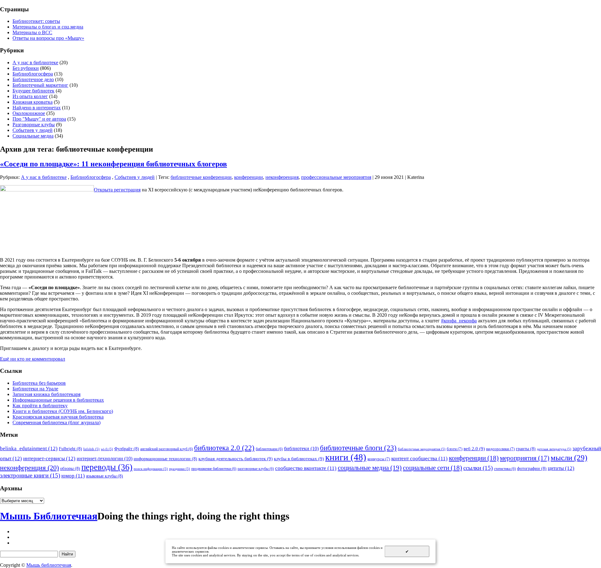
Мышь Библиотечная (48, 516)
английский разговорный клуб (166, 449)
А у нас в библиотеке (35, 62)
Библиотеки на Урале (35, 388)
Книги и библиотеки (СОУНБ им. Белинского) (63, 411)
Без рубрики (26, 68)
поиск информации (151, 469)
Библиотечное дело (33, 79)
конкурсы (378, 458)
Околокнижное (29, 113)
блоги (454, 448)
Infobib (91, 449)
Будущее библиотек (33, 90)
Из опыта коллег (30, 96)
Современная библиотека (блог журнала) (56, 422)
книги (345, 457)
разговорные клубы (256, 468)
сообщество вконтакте (305, 468)
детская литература (554, 449)
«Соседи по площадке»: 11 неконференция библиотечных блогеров (113, 164)
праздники (179, 469)
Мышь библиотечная (48, 565)
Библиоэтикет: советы (36, 21)
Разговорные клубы (34, 124)
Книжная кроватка (33, 102)
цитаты (561, 468)
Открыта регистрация (117, 189)
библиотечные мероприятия (421, 449)
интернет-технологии (104, 458)
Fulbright (70, 448)
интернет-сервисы (49, 458)
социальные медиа (370, 468)
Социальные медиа (33, 135)
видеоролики (500, 448)
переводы (106, 467)
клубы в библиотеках (299, 458)
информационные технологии (165, 458)
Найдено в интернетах (37, 107)
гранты (526, 448)
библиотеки (301, 448)
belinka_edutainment (29, 448)
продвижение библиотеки (213, 468)
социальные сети (432, 468)
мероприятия (524, 458)
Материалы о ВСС (32, 32)
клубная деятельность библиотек (235, 458)
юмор (73, 476)
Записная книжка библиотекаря (46, 394)
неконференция (282, 177)
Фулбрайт (126, 448)
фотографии (532, 468)
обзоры (70, 468)
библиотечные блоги (358, 448)
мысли (569, 457)
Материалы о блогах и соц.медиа (48, 26)
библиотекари (269, 449)
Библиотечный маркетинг (40, 85)
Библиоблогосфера (33, 73)
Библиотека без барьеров (39, 383)
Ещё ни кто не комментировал (32, 359)
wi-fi (107, 449)
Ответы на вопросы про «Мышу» (48, 38)
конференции (248, 177)
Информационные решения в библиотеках (58, 400)
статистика (505, 468)
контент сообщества (419, 458)
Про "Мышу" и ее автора (39, 119)
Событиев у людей (33, 130)
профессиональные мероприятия (336, 177)
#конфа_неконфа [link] (459, 320)
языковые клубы (104, 475)
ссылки (478, 468)
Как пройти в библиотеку (40, 405)
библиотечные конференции (201, 177)
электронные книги (30, 475)
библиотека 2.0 (224, 448)
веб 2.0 (474, 448)
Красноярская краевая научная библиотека (58, 416)
